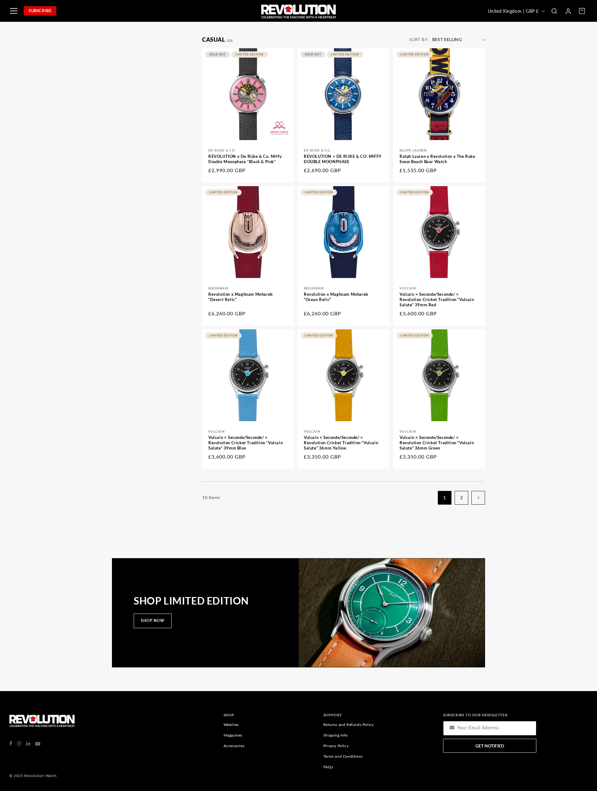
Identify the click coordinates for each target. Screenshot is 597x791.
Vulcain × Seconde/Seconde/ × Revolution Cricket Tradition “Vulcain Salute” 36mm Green (437, 442)
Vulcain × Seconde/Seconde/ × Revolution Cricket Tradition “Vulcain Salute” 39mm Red (437, 299)
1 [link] (444, 497)
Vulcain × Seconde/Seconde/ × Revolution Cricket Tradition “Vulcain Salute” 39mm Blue (245, 442)
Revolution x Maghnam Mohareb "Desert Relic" (240, 297)
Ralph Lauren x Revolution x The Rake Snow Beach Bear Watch (437, 159)
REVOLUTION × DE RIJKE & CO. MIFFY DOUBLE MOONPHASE (343, 159)
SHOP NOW (152, 620)
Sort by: (418, 39)
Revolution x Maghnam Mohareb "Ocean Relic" (336, 297)
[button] (554, 11)
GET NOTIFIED (489, 745)
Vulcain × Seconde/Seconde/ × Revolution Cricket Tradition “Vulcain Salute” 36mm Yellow (341, 442)
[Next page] (478, 498)
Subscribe (40, 10)
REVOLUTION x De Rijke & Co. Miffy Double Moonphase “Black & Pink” (245, 159)
